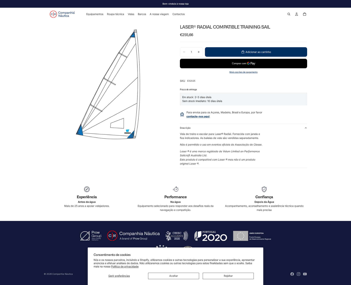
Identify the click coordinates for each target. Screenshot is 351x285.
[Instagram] (298, 274)
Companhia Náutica (62, 274)
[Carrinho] (305, 14)
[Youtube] (305, 274)
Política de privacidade (125, 266)
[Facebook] (292, 274)
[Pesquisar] (289, 14)
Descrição (185, 127)
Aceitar (173, 275)
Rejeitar (228, 275)
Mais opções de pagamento (243, 72)
